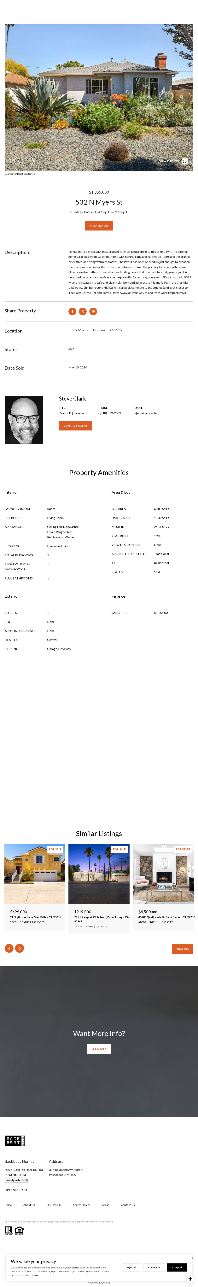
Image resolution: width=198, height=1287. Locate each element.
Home (8, 1204)
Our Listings (54, 1204)
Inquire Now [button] (99, 225)
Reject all (131, 1267)
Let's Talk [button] (99, 1048)
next (29, 161)
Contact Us (128, 1204)
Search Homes (81, 1204)
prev (18, 161)
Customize (154, 1267)
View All (182, 948)
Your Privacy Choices (99, 1282)
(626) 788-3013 (15, 1174)
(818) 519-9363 (110, 413)
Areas (105, 1204)
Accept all (177, 1267)
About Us (29, 1204)
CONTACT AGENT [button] (75, 425)
